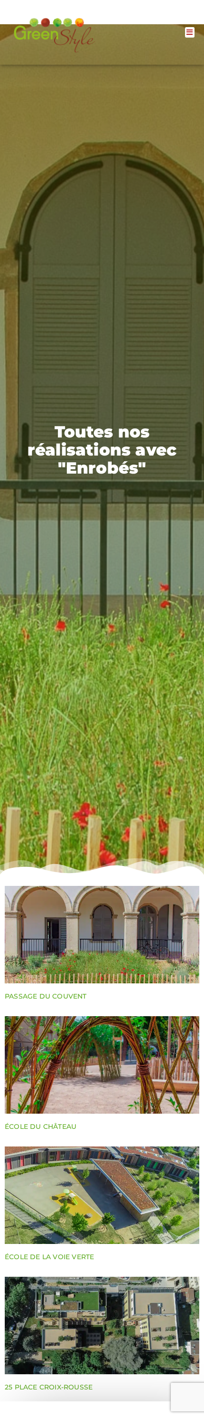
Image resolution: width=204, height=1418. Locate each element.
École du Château (40, 1126)
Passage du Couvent (46, 996)
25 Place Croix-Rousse (49, 1387)
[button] (190, 32)
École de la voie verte (49, 1257)
